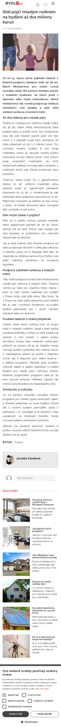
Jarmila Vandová (15, 28)
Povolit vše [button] (15, 714)
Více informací (42, 688)
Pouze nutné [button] (44, 714)
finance (19, 442)
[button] (30, 721)
